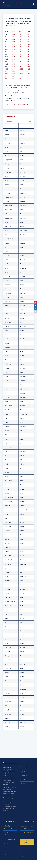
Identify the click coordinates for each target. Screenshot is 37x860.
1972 (13, 49)
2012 (28, 49)
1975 (13, 57)
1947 (6, 37)
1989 (20, 42)
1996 (20, 59)
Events (6, 843)
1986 (20, 34)
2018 (28, 64)
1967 (13, 37)
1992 (20, 49)
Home (23, 771)
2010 (28, 44)
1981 (13, 71)
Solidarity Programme (8, 827)
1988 (20, 39)
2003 (21, 76)
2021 (28, 71)
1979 (13, 67)
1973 (13, 52)
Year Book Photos (27, 833)
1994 (20, 54)
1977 (13, 62)
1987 (20, 37)
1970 (13, 44)
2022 (28, 74)
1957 (6, 62)
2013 (28, 52)
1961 (6, 71)
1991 (20, 47)
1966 (13, 34)
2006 (28, 34)
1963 (6, 76)
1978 (13, 64)
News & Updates (9, 839)
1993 (20, 52)
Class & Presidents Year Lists (27, 827)
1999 (20, 67)
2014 (28, 54)
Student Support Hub (9, 834)
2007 (28, 37)
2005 (28, 32)
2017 (28, 62)
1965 (13, 32)
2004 (21, 79)
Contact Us (25, 779)
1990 (20, 44)
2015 (28, 57)
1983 (13, 76)
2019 (28, 67)
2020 (28, 69)
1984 (13, 79)
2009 (28, 42)
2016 (28, 59)
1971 (13, 47)
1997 (20, 62)
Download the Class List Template (16, 104)
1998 (20, 64)
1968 (13, 39)
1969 (13, 42)
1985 (20, 32)
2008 (28, 39)
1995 (20, 57)
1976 (13, 59)
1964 (6, 79)
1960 (6, 69)
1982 (13, 74)
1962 (6, 74)
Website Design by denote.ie (21, 854)
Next (29, 121)
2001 (20, 71)
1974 (13, 54)
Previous (9, 121)
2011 (28, 47)
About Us (24, 775)
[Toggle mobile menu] (33, 3)
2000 (21, 69)
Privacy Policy (23, 856)
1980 (13, 69)
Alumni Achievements (26, 785)
